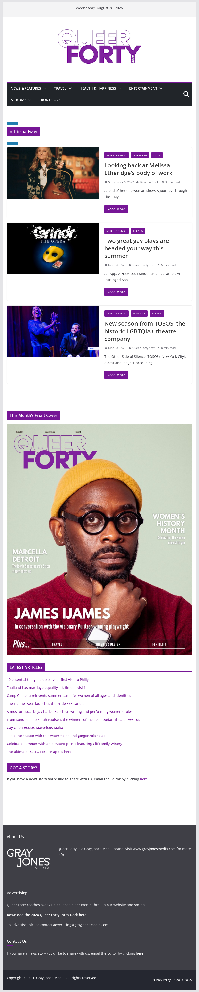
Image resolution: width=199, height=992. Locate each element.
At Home (18, 100)
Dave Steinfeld (149, 182)
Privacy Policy (161, 980)
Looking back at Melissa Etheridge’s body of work (138, 169)
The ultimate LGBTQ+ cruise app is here (39, 751)
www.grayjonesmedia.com (154, 848)
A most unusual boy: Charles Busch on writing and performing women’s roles (70, 711)
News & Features (26, 88)
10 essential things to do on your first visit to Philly (48, 679)
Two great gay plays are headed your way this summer (136, 248)
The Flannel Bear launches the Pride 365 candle (45, 703)
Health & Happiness (98, 88)
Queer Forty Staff (143, 265)
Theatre (138, 230)
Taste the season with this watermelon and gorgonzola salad (56, 735)
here (144, 779)
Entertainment (143, 88)
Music (157, 155)
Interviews (140, 155)
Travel (60, 88)
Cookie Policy (183, 980)
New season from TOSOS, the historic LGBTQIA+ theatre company (144, 330)
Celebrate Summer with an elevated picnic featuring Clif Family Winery (64, 743)
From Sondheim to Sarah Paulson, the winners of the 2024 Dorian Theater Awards (73, 719)
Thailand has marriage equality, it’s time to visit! (46, 687)
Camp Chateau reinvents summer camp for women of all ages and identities (69, 695)
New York (139, 313)
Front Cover (51, 100)
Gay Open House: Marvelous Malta (35, 727)
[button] (43, 88)
